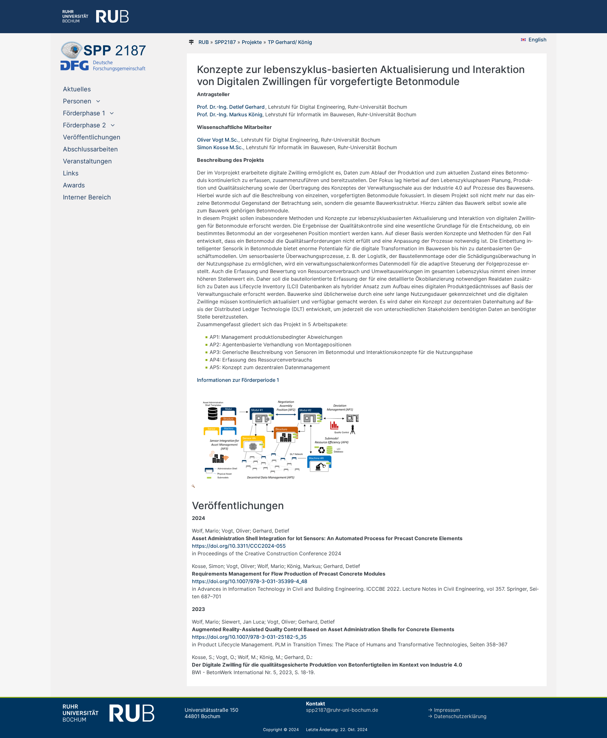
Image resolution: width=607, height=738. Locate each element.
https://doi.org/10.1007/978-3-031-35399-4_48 (249, 581)
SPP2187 (225, 42)
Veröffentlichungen (91, 137)
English (538, 39)
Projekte (252, 42)
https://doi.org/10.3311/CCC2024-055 (239, 546)
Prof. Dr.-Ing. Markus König (229, 114)
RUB (204, 42)
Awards (74, 185)
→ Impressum (444, 710)
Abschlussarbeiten (90, 149)
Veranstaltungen (87, 161)
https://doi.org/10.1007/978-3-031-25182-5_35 (249, 637)
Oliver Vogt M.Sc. (217, 140)
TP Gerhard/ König (290, 42)
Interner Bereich (87, 197)
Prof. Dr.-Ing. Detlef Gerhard (231, 107)
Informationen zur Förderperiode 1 (238, 380)
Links (70, 173)
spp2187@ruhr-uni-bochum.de (342, 710)
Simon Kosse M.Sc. (220, 147)
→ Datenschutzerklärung (457, 716)
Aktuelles (89, 89)
